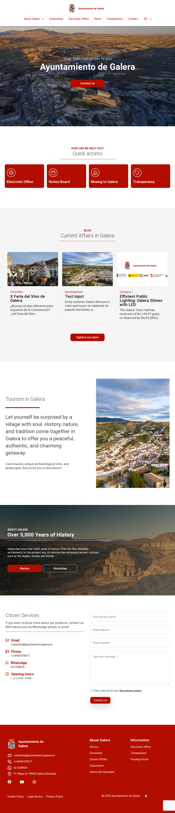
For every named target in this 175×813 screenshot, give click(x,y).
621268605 (18, 667)
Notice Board (59, 182)
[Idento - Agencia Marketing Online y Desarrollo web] (146, 796)
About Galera (31, 18)
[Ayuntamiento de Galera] (86, 9)
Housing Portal (139, 759)
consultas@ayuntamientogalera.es (31, 644)
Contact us (87, 83)
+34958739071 (20, 655)
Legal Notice (35, 796)
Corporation (56, 18)
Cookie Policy (16, 796)
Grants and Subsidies (102, 772)
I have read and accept (117, 690)
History (24, 568)
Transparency (115, 18)
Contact (133, 18)
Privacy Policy (54, 796)
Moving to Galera (104, 182)
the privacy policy (130, 690)
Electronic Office (79, 18)
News (97, 18)
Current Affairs (98, 759)
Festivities (60, 568)
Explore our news (88, 337)
